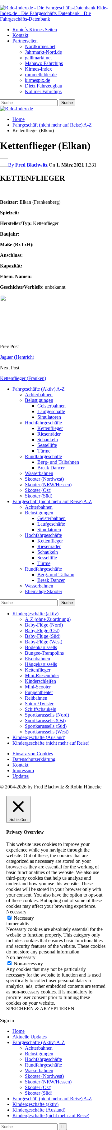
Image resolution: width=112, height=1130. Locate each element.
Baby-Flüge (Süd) (42, 636)
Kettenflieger (50, 428)
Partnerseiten (25, 40)
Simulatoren (49, 417)
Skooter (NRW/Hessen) (48, 484)
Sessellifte (47, 445)
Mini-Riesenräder (42, 675)
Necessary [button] (16, 911)
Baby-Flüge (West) (43, 641)
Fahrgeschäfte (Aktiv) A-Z (38, 389)
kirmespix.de (37, 80)
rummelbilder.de (41, 74)
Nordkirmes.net (40, 46)
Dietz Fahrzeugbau (43, 85)
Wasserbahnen (39, 473)
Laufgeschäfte (51, 411)
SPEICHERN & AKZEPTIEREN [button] (40, 1008)
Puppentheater (39, 692)
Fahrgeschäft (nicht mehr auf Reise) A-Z (52, 501)
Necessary (24, 918)
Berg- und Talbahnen (58, 462)
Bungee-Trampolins (44, 653)
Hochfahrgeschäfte (43, 422)
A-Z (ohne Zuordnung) (48, 619)
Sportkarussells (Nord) (47, 715)
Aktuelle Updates (29, 1036)
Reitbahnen (36, 698)
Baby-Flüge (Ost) (42, 630)
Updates (20, 776)
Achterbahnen (39, 394)
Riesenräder (49, 434)
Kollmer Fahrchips (43, 91)
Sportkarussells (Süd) (46, 726)
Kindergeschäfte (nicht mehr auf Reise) (50, 743)
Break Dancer (51, 467)
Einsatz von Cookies (32, 753)
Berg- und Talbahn (55, 574)
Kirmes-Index (38, 69)
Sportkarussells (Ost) (45, 720)
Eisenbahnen (37, 658)
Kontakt (20, 35)
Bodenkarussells (41, 647)
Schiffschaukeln (40, 709)
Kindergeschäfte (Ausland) (38, 737)
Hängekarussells (41, 664)
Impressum (23, 770)
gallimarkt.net (38, 57)
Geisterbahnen (51, 405)
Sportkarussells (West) (46, 731)
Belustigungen (39, 400)
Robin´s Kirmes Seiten (34, 29)
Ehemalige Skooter (43, 591)
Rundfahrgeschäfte (43, 456)
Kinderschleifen (40, 681)
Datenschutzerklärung (33, 759)
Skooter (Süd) (38, 495)
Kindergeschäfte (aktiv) (35, 613)
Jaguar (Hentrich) (17, 357)
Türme (43, 450)
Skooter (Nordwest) (44, 479)
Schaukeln (47, 439)
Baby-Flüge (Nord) (44, 625)
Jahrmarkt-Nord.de (43, 52)
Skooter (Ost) (38, 490)
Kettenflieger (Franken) (23, 378)
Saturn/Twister (39, 703)
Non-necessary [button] (20, 957)
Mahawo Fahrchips (44, 63)
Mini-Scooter (38, 686)
